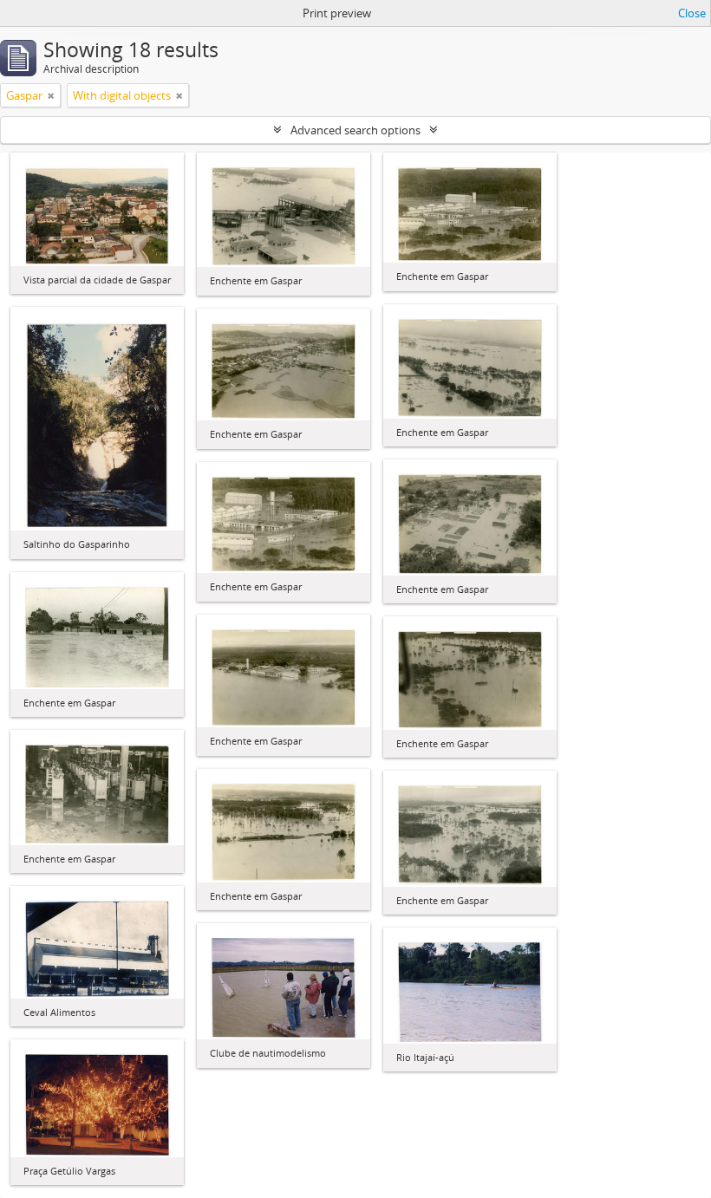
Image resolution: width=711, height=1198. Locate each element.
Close (692, 13)
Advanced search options (355, 130)
